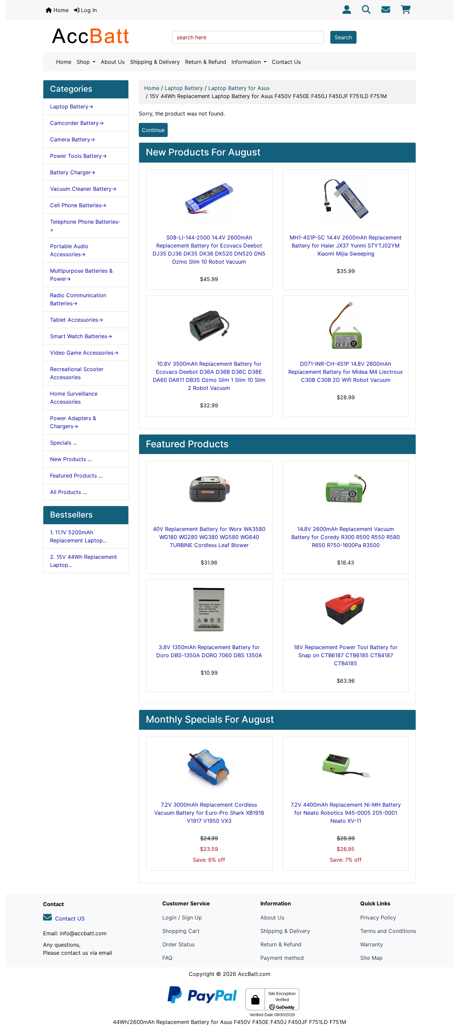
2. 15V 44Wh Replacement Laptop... (83, 560)
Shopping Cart (181, 931)
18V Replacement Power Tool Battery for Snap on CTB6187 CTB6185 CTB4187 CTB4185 (346, 655)
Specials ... (63, 442)
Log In (88, 10)
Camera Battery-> (72, 139)
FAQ (167, 957)
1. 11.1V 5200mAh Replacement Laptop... (78, 536)
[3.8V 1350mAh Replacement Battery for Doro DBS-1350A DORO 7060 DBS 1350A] (209, 610)
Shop (84, 61)
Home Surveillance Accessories (73, 397)
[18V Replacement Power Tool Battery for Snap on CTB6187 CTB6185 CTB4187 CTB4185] (346, 610)
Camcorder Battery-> (77, 123)
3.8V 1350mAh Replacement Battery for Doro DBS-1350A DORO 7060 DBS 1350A (209, 651)
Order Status (178, 944)
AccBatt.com (254, 974)
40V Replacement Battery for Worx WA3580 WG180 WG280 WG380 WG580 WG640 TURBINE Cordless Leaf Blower (209, 537)
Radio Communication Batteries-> (78, 299)
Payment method (282, 957)
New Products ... (71, 459)
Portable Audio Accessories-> (69, 250)
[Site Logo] (105, 35)
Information (247, 61)
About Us (113, 61)
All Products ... (68, 492)
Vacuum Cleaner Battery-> (83, 188)
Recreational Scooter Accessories (76, 373)
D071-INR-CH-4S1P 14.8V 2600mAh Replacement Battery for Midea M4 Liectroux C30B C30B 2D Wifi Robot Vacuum (345, 371)
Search (343, 37)
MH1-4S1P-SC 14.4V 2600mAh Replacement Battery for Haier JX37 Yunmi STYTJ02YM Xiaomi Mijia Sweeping (346, 245)
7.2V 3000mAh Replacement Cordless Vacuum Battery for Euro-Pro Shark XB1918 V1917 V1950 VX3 (209, 812)
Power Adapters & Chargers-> (73, 422)
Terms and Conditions (388, 931)
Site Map (371, 957)
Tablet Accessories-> (76, 319)
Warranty (371, 944)
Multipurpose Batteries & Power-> (81, 274)
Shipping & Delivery (155, 61)
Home (60, 10)
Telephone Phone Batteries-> (85, 225)
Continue (153, 130)
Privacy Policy (378, 917)
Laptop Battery (184, 88)
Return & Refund (205, 61)
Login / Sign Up (182, 917)
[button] (447, 1000)
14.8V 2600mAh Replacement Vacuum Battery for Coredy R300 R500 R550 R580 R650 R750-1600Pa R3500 (345, 537)
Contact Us (286, 61)
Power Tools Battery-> (78, 155)
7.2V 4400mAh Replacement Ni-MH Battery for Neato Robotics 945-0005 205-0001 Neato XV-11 (346, 812)
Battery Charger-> (72, 172)
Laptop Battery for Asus (238, 88)
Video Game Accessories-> (84, 352)
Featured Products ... (76, 475)
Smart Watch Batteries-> (81, 336)
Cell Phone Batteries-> (78, 205)
